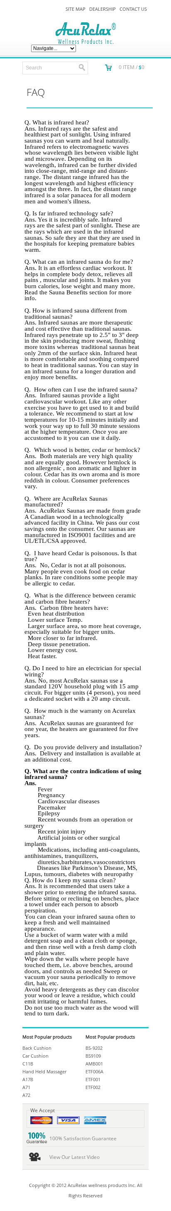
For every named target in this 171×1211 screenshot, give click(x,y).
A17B (27, 1079)
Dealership (102, 9)
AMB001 (94, 1064)
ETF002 (93, 1087)
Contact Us (133, 9)
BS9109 (93, 1056)
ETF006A (94, 1071)
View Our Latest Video (74, 1157)
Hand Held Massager (44, 1071)
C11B (27, 1064)
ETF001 (93, 1079)
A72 (26, 1095)
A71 (26, 1087)
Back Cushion (36, 1048)
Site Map (76, 9)
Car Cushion (35, 1056)
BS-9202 (94, 1048)
